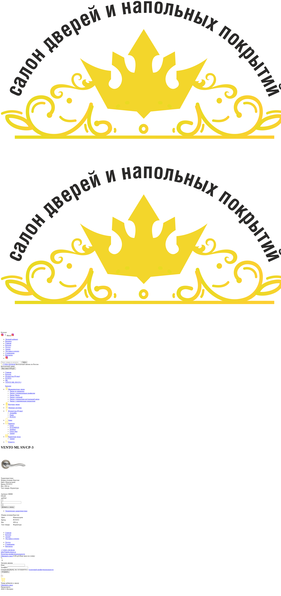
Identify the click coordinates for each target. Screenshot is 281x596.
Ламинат (11, 423)
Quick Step (13, 431)
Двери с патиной (16, 397)
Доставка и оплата (12, 351)
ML (6, 380)
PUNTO (8, 378)
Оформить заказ (7, 556)
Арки (10, 420)
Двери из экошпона (17, 391)
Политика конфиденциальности (13, 554)
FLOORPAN (14, 427)
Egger (12, 425)
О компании (9, 353)
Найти (24, 362)
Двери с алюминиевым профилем (22, 393)
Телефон (4, 567)
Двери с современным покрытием (22, 401)
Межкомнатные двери (16, 389)
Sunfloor (13, 429)
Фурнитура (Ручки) (12, 376)
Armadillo (13, 413)
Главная (8, 343)
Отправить (5, 572)
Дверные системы (15, 408)
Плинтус (11, 442)
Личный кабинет (11, 339)
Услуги (8, 347)
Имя (2, 565)
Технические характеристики (16, 511)
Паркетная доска (14, 437)
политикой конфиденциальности (41, 570)
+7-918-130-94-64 (8, 364)
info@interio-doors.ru (8, 552)
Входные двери (14, 404)
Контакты (9, 355)
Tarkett (12, 433)
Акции (7, 349)
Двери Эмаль (15, 395)
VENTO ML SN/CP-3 (13, 382)
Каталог (8, 345)
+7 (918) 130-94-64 (8, 550)
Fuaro (12, 415)
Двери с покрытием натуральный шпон (24, 399)
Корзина (8, 341)
